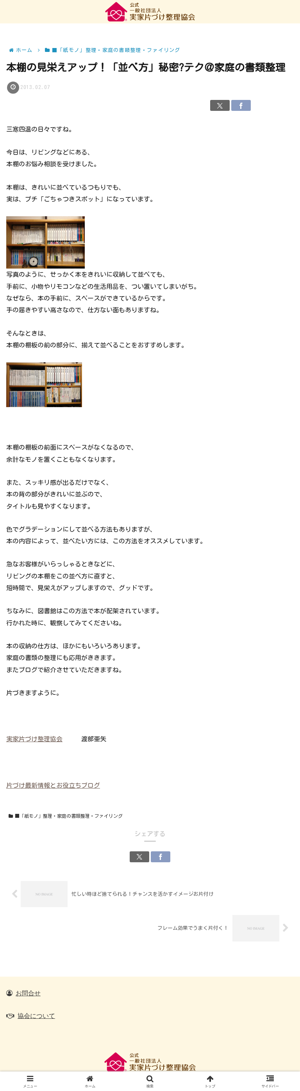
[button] (275, 959)
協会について (36, 1016)
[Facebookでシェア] (241, 105)
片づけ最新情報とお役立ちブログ (53, 785)
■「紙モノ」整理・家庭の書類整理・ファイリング (69, 815)
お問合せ (28, 993)
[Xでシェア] (220, 105)
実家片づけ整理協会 (34, 739)
